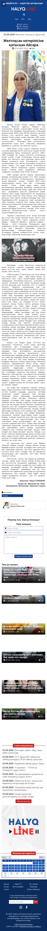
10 (5, 868)
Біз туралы (33, 884)
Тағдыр (5, 496)
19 (17, 871)
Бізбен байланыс (33, 889)
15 (36, 868)
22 (36, 871)
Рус (23, 19)
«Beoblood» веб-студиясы (30, 926)
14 (29, 868)
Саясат (6, 884)
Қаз (16, 19)
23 (42, 871)
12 (17, 868)
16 (42, 868)
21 (29, 871)
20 (23, 871)
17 (5, 871)
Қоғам (6, 887)
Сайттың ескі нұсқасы (24, 924)
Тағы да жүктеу (23, 801)
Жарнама (33, 887)
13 (23, 868)
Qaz (29, 19)
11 (11, 868)
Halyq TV (18, 884)
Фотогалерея (18, 887)
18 (11, 871)
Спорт (6, 889)
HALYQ (23, 9)
